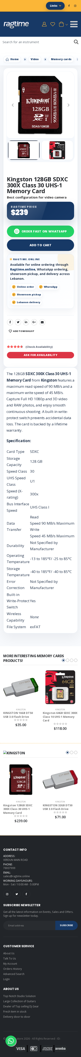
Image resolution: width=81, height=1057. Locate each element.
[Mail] (42, 322)
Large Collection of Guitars (19, 1001)
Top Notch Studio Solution (19, 996)
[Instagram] (7, 894)
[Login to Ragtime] (44, 24)
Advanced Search (13, 974)
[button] (62, 24)
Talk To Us (9, 958)
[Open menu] (73, 24)
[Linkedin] (26, 322)
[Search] (76, 42)
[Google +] (34, 322)
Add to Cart (40, 245)
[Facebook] (10, 322)
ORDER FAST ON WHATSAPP (44, 231)
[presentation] (13, 104)
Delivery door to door (16, 1016)
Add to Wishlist (23, 331)
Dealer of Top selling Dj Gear (21, 1006)
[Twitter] (18, 322)
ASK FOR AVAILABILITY (40, 355)
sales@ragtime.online (16, 876)
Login (6, 979)
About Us (8, 953)
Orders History (12, 968)
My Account (10, 963)
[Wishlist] (52, 24)
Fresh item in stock (14, 1011)
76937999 (9, 868)
